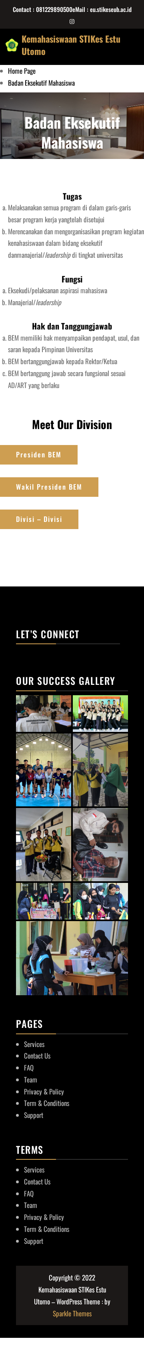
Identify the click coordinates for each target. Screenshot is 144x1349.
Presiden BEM (39, 454)
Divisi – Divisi (39, 519)
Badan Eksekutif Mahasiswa (41, 83)
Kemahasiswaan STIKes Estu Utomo (71, 44)
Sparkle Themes (72, 1313)
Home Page (22, 71)
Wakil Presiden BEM (49, 487)
